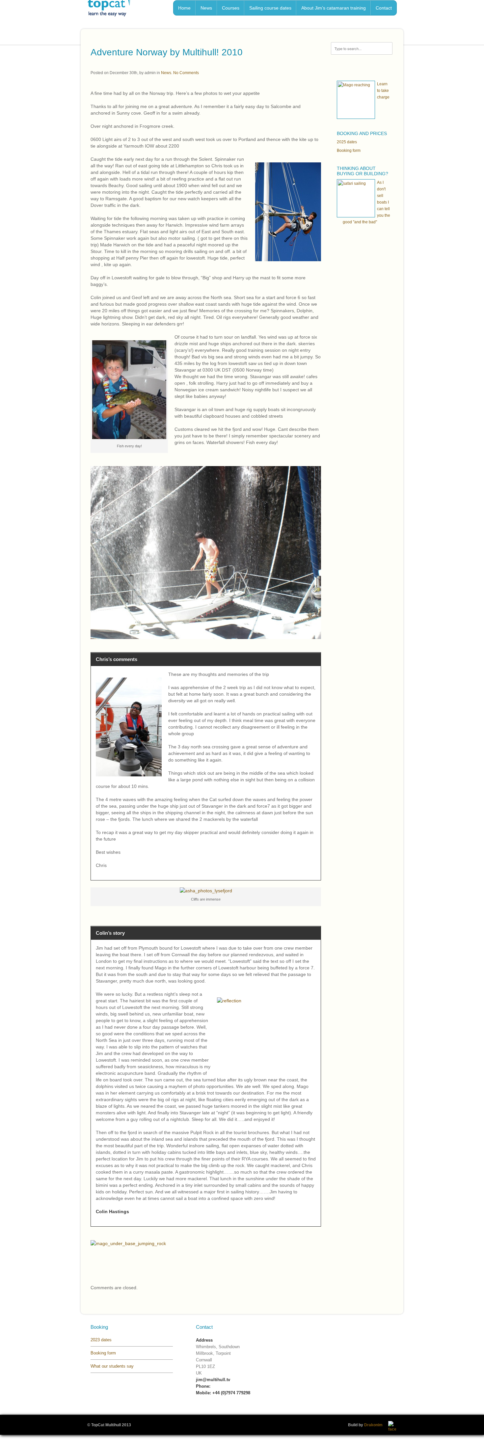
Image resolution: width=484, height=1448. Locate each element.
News (166, 72)
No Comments (186, 72)
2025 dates (347, 142)
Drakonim (373, 1425)
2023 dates (101, 1339)
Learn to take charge (383, 90)
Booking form (349, 150)
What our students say (112, 1366)
